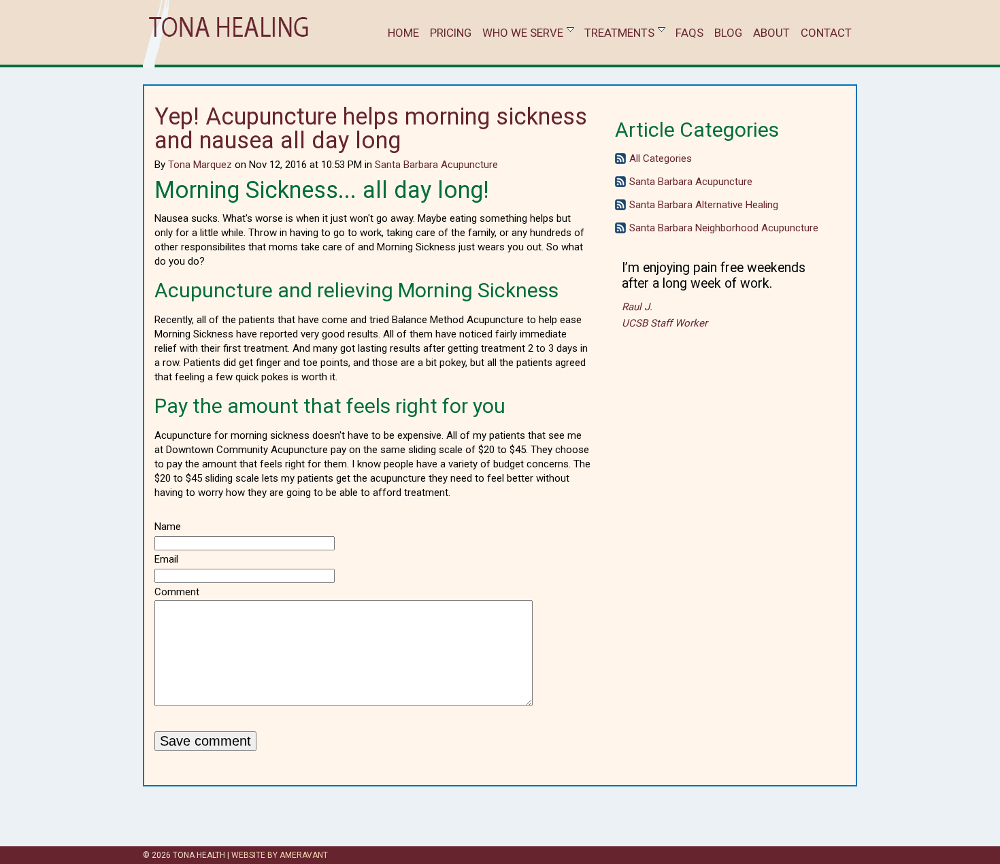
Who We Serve (522, 32)
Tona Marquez (200, 165)
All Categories (660, 158)
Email (166, 559)
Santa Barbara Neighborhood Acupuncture (723, 228)
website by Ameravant (279, 855)
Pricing (450, 32)
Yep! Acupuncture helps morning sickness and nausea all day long (370, 128)
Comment (176, 592)
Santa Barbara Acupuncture (436, 165)
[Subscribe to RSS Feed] (620, 160)
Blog (728, 32)
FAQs (689, 32)
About (771, 32)
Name (167, 526)
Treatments (619, 32)
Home (403, 32)
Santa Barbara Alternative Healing (703, 205)
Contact (826, 32)
